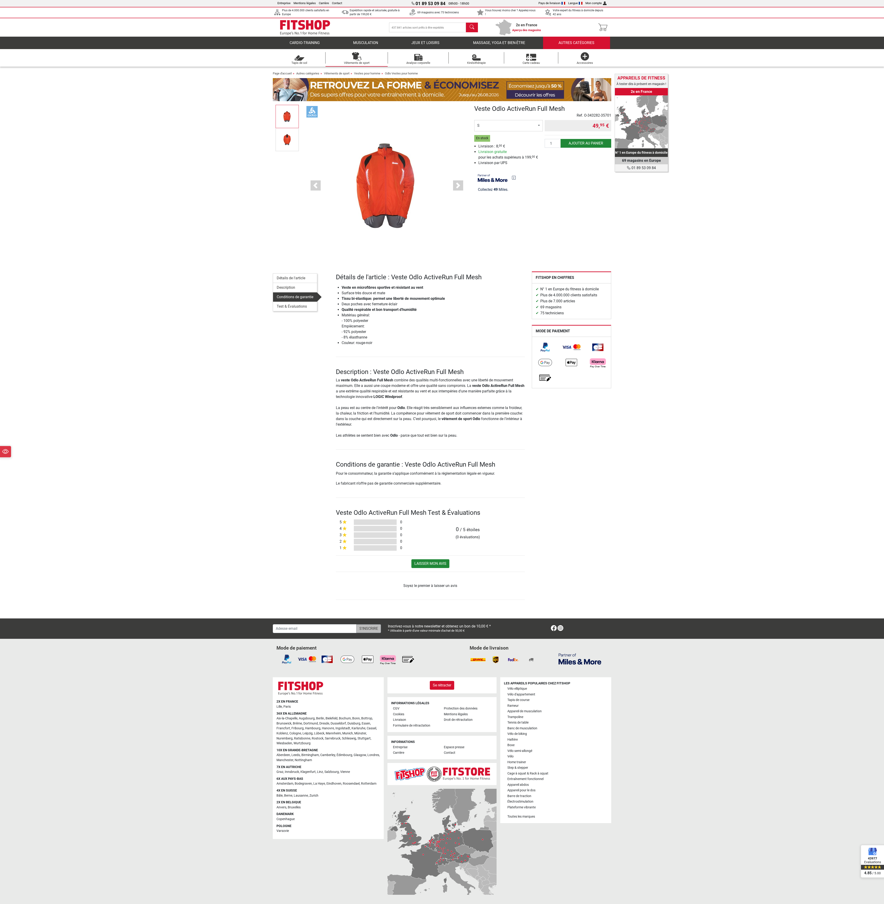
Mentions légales (305, 3)
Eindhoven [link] (333, 784)
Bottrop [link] (366, 718)
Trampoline (515, 717)
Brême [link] (297, 723)
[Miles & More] (579, 659)
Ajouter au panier (586, 143)
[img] (514, 178)
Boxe (511, 745)
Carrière (324, 3)
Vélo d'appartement (521, 694)
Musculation (365, 43)
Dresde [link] (324, 723)
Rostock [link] (317, 738)
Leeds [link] (295, 755)
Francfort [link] (283, 728)
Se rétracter (442, 685)
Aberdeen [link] (283, 755)
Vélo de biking (517, 734)
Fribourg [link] (297, 728)
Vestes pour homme (367, 73)
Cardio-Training (305, 43)
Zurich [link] (313, 796)
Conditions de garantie (295, 297)
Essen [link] (366, 723)
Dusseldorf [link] (338, 723)
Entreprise (284, 3)
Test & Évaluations (292, 306)
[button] (287, 116)
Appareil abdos (518, 785)
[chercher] (472, 27)
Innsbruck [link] (292, 772)
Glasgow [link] (360, 755)
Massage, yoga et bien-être (499, 43)
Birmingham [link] (310, 755)
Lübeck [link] (319, 733)
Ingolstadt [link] (342, 728)
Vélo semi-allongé (519, 751)
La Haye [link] (319, 784)
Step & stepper (517, 768)
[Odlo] (312, 111)
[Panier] (604, 27)
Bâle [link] (279, 796)
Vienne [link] (345, 772)
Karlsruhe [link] (358, 728)
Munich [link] (347, 733)
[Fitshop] (305, 27)
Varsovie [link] (282, 831)
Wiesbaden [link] (284, 743)
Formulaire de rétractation (411, 725)
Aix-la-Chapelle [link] (286, 718)
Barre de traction (519, 796)
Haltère (512, 740)
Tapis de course (518, 700)
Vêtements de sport (336, 73)
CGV (396, 708)
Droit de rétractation (458, 720)
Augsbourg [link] (307, 718)
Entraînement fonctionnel (525, 779)
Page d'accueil (282, 73)
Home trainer (516, 762)
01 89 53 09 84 (643, 168)
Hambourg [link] (312, 728)
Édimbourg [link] (344, 755)
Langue (573, 3)
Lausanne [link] (301, 796)
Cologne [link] (295, 733)
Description (286, 287)
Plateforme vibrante (521, 807)
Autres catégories (576, 43)
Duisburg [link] (353, 723)
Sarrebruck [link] (332, 738)
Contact (337, 3)
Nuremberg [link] (284, 738)
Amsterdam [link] (284, 784)
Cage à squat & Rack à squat (527, 773)
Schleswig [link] (349, 738)
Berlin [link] (320, 718)
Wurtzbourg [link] (302, 743)
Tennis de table (518, 722)
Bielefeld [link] (331, 718)
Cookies (398, 714)
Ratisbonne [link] (302, 738)
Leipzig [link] (307, 733)
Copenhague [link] (285, 819)
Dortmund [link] (310, 723)
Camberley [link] (327, 755)
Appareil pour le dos (521, 790)
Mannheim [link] (333, 733)
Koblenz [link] (282, 733)
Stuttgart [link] (364, 738)
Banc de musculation (522, 728)
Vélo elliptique (517, 689)
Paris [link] (287, 707)
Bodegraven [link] (303, 784)
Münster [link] (360, 733)
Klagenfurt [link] (308, 772)
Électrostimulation (520, 802)
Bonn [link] (356, 718)
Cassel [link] (371, 728)
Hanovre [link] (328, 728)
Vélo (510, 756)
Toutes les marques (521, 817)
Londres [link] (373, 755)
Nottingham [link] (303, 760)
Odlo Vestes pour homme (401, 73)
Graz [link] (279, 772)
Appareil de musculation (524, 711)
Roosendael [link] (351, 784)
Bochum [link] (345, 718)
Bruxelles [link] (294, 807)
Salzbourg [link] (331, 772)
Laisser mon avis (430, 563)
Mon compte (593, 3)
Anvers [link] (281, 807)
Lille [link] (279, 707)
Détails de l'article (291, 278)
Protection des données (460, 708)
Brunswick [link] (283, 723)
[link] (545, 347)
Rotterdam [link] (368, 784)
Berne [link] (288, 796)
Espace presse (454, 747)
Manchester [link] (284, 760)
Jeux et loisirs (425, 43)
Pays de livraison (549, 3)
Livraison (399, 720)
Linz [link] (320, 772)
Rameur (513, 706)
